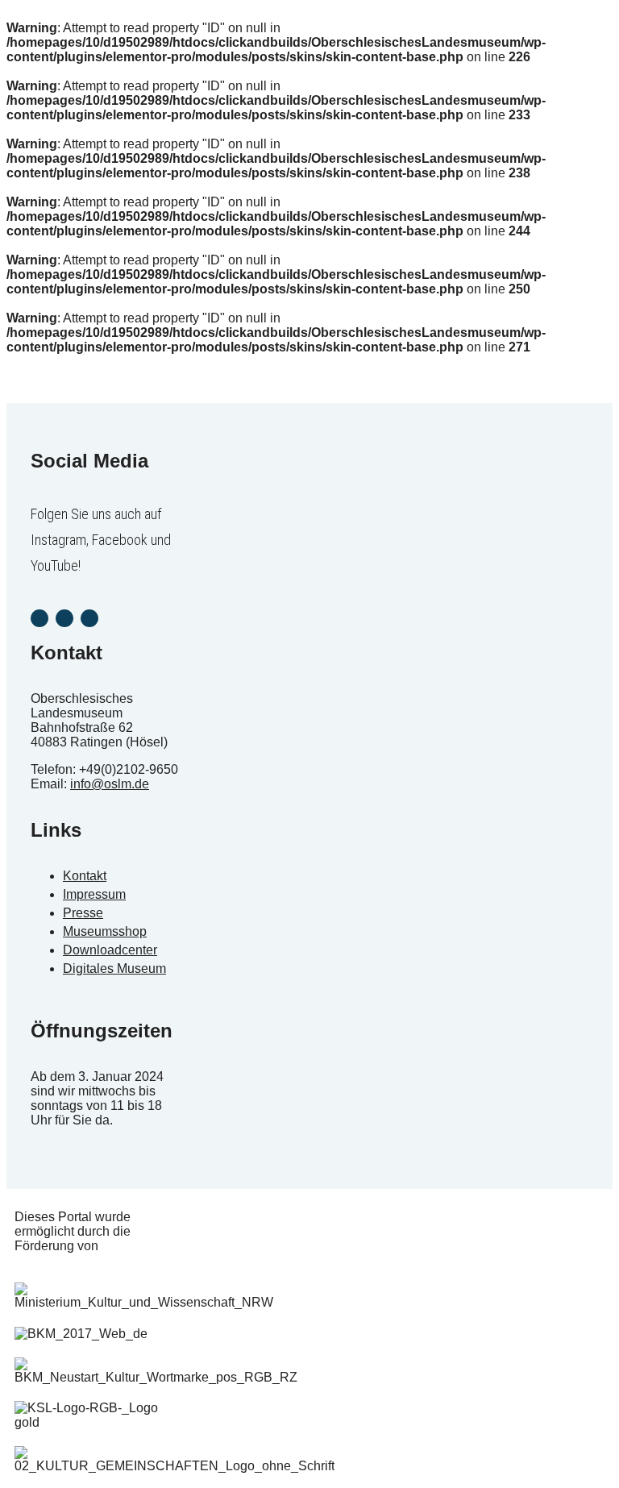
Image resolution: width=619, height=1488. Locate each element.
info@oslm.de (109, 784)
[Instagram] (39, 618)
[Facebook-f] (64, 618)
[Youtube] (89, 618)
